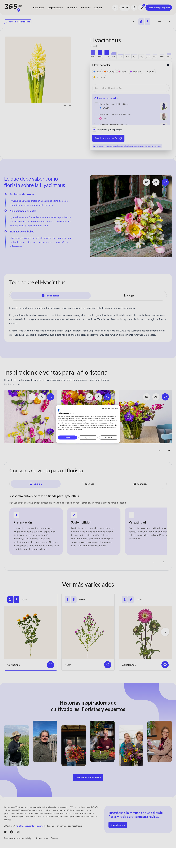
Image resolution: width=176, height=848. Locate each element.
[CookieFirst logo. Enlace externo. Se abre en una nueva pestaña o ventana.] (59, 410)
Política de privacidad (110, 408)
